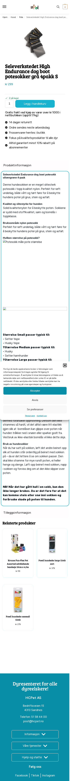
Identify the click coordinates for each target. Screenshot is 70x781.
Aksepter (35, 390)
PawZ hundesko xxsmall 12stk (18, 618)
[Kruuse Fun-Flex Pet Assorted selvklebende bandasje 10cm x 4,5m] (18, 543)
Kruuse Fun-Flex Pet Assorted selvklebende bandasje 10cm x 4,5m (18, 564)
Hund (13, 17)
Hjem (5, 17)
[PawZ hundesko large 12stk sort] (52, 543)
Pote (21, 17)
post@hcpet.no (33, 721)
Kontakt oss (42, 415)
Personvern (30, 415)
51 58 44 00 (39, 716)
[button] (65, 365)
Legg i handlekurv (35, 103)
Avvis (35, 400)
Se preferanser (35, 409)
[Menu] (8, 6)
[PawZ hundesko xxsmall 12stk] (18, 600)
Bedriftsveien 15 (33, 705)
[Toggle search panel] (58, 7)
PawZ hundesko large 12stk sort (52, 562)
